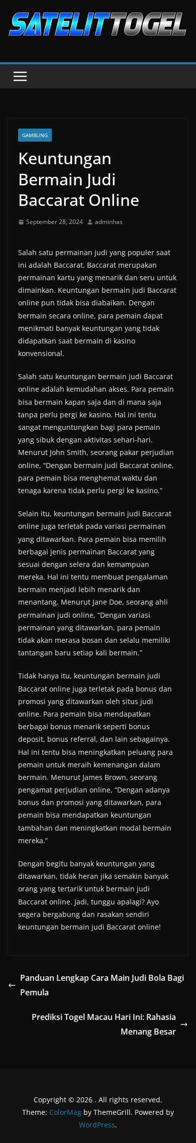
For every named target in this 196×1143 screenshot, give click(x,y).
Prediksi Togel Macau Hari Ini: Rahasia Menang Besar (104, 1024)
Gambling (35, 135)
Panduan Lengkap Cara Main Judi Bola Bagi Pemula (102, 985)
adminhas (109, 221)
